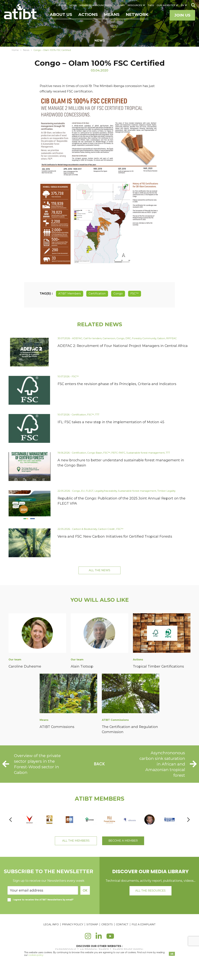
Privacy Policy (72, 924)
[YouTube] (110, 937)
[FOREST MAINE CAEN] (109, 819)
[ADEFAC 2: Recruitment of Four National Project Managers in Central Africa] (30, 352)
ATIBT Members (69, 293)
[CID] (69, 819)
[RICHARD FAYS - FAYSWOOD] (89, 819)
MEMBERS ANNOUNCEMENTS (97, 5)
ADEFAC (77, 338)
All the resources (150, 890)
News (26, 50)
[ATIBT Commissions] (68, 694)
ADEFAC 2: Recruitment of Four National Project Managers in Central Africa (123, 346)
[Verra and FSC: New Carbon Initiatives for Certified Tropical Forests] (30, 542)
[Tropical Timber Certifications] (161, 633)
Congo (118, 293)
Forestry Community (144, 338)
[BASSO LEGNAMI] (169, 819)
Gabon (161, 338)
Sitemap (92, 924)
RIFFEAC (171, 338)
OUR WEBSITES (166, 5)
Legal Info (51, 924)
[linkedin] (99, 937)
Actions (88, 14)
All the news (99, 570)
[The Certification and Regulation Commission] (130, 694)
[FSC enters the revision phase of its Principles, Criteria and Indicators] (30, 390)
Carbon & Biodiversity (84, 528)
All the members (76, 840)
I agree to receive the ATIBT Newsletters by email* (43, 899)
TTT (97, 414)
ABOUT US (61, 14)
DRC (128, 338)
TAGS (151, 5)
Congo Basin (94, 452)
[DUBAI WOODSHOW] (49, 819)
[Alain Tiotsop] (99, 633)
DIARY (121, 5)
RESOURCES (135, 5)
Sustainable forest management (145, 452)
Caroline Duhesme (25, 666)
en (182, 5)
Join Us (182, 15)
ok (171, 953)
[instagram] (88, 937)
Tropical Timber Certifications (158, 666)
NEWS (73, 5)
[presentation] (10, 819)
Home (15, 50)
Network (137, 14)
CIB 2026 (61, 5)
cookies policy (35, 955)
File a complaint (144, 924)
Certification (97, 293)
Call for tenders (92, 338)
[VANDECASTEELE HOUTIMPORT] (29, 819)
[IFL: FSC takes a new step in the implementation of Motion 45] (30, 428)
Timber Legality (166, 490)
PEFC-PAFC (118, 452)
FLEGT (89, 490)
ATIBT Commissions (57, 727)
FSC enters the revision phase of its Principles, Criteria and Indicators (117, 384)
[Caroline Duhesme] (37, 633)
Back (99, 764)
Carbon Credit (106, 528)
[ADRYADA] (129, 819)
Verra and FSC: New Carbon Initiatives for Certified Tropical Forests (115, 536)
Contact (122, 924)
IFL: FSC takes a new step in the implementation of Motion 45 (111, 422)
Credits (107, 924)
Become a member (123, 840)
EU (83, 490)
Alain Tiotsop (82, 666)
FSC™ (134, 293)
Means (112, 14)
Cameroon (109, 338)
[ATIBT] (20, 12)
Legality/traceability (106, 490)
